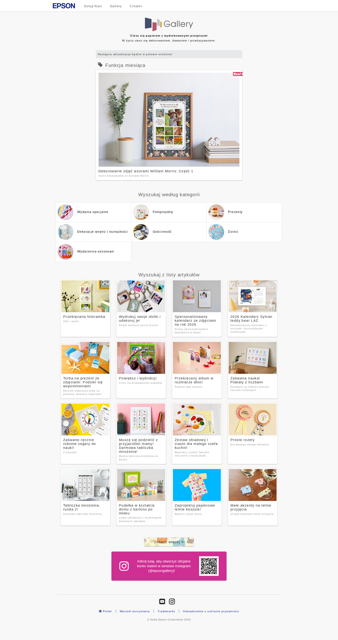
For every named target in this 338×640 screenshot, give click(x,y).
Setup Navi (93, 6)
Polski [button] (107, 611)
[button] (169, 542)
